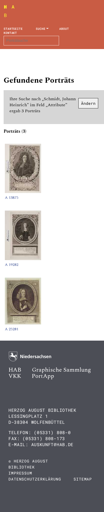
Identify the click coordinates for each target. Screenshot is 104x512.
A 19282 (11, 265)
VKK (14, 376)
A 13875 (11, 197)
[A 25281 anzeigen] (23, 323)
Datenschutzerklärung (34, 478)
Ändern (88, 103)
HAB (14, 370)
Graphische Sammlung (61, 370)
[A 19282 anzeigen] (23, 259)
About (64, 29)
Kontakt (10, 33)
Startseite (13, 29)
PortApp (43, 376)
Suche (40, 29)
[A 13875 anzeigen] (23, 192)
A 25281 (11, 329)
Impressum (20, 472)
